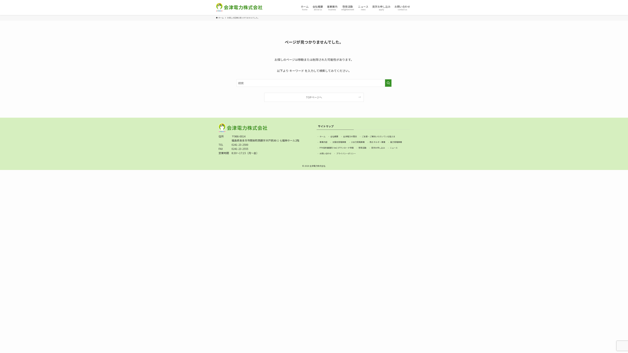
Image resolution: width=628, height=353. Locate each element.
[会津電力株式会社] (239, 7)
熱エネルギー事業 (377, 142)
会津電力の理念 (350, 136)
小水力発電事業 (358, 142)
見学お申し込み (378, 147)
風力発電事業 (396, 142)
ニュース (394, 147)
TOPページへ (314, 97)
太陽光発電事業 (339, 142)
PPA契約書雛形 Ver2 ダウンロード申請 (337, 147)
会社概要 (334, 136)
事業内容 (323, 142)
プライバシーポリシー (346, 153)
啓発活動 (362, 147)
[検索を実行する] (388, 83)
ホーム (322, 136)
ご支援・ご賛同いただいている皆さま (378, 136)
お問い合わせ (325, 153)
